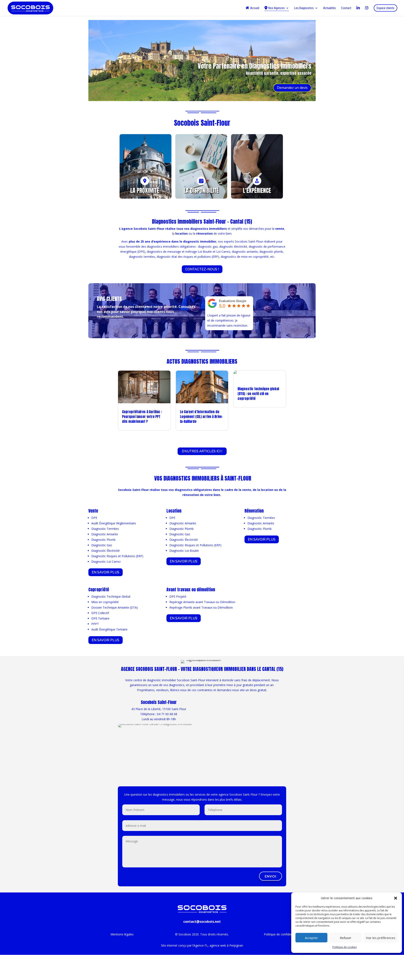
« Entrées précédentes (133, 439)
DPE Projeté (177, 596)
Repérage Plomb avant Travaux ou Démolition (201, 607)
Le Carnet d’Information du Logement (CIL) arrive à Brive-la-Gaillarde (201, 416)
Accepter (311, 938)
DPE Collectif (100, 613)
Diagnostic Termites (105, 529)
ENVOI (270, 876)
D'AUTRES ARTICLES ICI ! (202, 451)
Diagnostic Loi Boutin (184, 551)
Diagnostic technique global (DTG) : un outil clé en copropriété (258, 393)
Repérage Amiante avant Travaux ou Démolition (202, 602)
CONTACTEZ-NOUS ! (202, 269)
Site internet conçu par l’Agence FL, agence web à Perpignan (202, 945)
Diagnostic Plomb (103, 540)
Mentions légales (122, 934)
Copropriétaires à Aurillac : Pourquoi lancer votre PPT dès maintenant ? (142, 416)
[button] (395, 898)
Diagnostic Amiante (104, 534)
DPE (94, 518)
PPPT (95, 624)
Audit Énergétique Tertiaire (109, 629)
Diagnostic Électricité (105, 551)
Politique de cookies (344, 947)
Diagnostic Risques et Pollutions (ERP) (117, 556)
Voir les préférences (380, 938)
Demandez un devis (292, 87)
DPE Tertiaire (100, 618)
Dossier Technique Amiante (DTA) (114, 607)
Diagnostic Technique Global (110, 596)
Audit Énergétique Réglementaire (113, 523)
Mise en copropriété (105, 602)
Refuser (345, 938)
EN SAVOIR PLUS (105, 572)
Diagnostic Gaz (101, 545)
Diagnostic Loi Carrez (106, 562)
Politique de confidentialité (282, 934)
